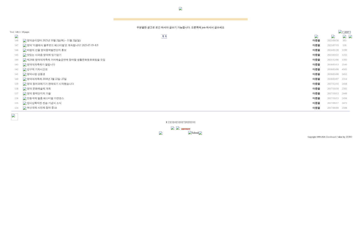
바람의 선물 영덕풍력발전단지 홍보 (46, 50)
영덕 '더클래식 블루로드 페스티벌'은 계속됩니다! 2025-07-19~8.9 (62, 45)
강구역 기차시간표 (37, 69)
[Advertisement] (180, 168)
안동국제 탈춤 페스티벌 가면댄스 (45, 98)
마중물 (316, 40)
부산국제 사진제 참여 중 (40, 107)
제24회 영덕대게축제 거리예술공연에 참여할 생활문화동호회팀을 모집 (66, 59)
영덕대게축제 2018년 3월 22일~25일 (47, 79)
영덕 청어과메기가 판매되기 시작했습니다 (50, 83)
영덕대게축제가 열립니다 (41, 64)
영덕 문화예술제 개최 (39, 88)
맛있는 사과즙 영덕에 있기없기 (44, 54)
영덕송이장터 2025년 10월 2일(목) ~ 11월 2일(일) (54, 40)
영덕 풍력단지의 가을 (39, 93)
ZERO (349, 137)
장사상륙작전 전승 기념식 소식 (44, 103)
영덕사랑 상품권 (36, 74)
